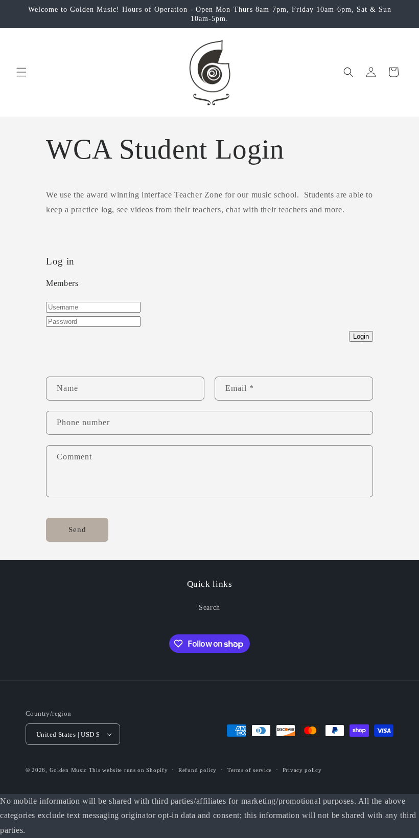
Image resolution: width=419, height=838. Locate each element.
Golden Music (68, 770)
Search (209, 607)
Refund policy (197, 770)
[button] (21, 72)
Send (77, 529)
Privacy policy (302, 770)
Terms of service (249, 770)
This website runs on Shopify (128, 770)
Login (361, 336)
